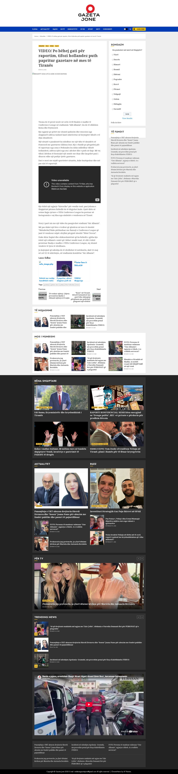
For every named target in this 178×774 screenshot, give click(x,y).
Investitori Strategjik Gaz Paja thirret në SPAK (115, 511)
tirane (77, 285)
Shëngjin (117, 104)
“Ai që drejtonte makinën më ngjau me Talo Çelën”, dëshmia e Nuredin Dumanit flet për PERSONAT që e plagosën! (125, 180)
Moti (98, 29)
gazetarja (46, 285)
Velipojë (117, 94)
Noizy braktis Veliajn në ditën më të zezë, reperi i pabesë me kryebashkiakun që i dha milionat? (124, 537)
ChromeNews (116, 771)
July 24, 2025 (54, 631)
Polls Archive (116, 122)
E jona (34, 29)
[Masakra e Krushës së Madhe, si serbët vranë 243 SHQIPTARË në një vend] (116, 364)
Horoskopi (107, 29)
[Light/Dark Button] (126, 29)
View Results (127, 118)
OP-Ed (82, 29)
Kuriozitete (72, 29)
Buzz (47, 46)
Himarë (117, 64)
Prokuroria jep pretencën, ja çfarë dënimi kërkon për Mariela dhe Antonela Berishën (124, 169)
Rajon (55, 29)
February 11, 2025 (111, 542)
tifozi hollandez (69, 285)
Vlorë (116, 54)
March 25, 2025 (130, 354)
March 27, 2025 (91, 328)
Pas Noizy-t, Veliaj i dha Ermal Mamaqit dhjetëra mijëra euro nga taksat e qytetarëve (123, 521)
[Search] (130, 29)
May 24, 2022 (43, 69)
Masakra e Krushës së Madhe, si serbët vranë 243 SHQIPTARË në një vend (133, 362)
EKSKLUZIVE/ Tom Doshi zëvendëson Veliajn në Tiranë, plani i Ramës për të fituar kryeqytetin (115, 450)
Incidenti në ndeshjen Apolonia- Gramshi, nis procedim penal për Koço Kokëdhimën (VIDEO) (95, 320)
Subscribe (141, 29)
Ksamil (117, 69)
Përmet (117, 89)
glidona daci (54, 285)
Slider (52, 46)
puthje (62, 285)
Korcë (116, 84)
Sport (90, 29)
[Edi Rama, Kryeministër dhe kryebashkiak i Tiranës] (61, 397)
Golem (116, 99)
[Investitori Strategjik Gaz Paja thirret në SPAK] (117, 488)
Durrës (117, 59)
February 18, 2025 (111, 526)
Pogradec (118, 79)
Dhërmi (117, 74)
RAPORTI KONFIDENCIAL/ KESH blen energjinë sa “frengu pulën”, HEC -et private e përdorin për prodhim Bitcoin (116, 415)
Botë (63, 29)
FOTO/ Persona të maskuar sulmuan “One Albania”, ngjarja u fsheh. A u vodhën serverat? (125, 160)
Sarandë (117, 109)
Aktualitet (45, 29)
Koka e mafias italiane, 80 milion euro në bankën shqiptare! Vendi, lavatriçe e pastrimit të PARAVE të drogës (60, 451)
